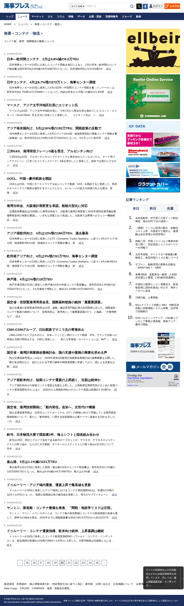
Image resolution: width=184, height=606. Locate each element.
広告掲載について (123, 584)
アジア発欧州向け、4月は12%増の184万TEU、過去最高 (47, 233)
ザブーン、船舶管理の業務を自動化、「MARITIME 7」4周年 (156, 266)
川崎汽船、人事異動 (146, 297)
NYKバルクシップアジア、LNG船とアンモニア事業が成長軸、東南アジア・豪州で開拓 (156, 321)
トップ (9, 16)
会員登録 (174, 6)
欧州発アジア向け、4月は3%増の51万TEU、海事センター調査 (52, 256)
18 (48, 562)
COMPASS (38, 588)
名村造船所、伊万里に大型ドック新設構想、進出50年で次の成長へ (156, 220)
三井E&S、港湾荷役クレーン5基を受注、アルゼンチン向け (50, 151)
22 (76, 562)
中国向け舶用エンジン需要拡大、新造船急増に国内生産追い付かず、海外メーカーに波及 (156, 287)
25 (97, 562)
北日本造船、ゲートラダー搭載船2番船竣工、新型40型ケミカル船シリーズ (156, 256)
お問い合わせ (103, 584)
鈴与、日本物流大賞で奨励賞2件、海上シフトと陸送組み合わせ (53, 434)
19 (55, 562)
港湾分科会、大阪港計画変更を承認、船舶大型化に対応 (47, 206)
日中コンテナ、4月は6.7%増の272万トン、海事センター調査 (51, 82)
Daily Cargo (10, 588)
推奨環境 (9, 584)
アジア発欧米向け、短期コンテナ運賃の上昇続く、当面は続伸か (54, 380)
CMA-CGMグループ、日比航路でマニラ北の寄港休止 (45, 329)
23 (83, 562)
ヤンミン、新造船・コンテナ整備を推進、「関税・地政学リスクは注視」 (60, 508)
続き (108, 68)
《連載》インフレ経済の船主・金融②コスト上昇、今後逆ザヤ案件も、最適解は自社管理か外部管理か (156, 231)
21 (69, 562)
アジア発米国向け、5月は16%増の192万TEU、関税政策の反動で (54, 128)
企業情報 (141, 584)
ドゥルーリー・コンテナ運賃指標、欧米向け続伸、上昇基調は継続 (55, 531)
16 (34, 562)
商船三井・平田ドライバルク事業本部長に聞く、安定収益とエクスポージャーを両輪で (156, 244)
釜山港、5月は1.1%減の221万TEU (32, 462)
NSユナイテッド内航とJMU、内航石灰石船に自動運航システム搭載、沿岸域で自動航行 (157, 308)
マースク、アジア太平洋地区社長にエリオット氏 (42, 105)
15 (27, 562)
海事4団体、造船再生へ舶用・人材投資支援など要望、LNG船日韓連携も (156, 276)
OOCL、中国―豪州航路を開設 (29, 178)
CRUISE (24, 588)
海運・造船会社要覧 (58, 588)
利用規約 (22, 584)
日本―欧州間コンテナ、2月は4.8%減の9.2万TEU (43, 59)
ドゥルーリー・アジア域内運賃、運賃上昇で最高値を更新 (49, 485)
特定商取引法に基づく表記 (67, 584)
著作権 (89, 584)
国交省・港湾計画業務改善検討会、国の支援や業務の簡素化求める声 (57, 352)
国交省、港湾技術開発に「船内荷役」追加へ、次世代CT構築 (51, 407)
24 (90, 562)
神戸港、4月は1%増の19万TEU (29, 279)
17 (41, 562)
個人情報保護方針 (39, 584)
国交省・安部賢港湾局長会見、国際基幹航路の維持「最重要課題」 (55, 302)
